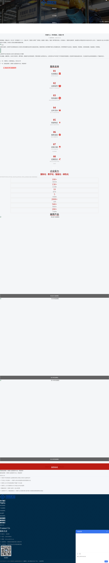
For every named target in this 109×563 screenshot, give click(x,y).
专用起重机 (2, 510)
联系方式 (2, 525)
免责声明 (41, 561)
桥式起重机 (2, 505)
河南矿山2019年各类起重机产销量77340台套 (11, 483)
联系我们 (2, 522)
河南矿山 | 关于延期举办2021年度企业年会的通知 (12, 485)
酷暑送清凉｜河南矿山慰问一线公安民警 (10, 488)
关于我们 (2, 501)
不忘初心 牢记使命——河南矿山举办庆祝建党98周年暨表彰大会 (16, 480)
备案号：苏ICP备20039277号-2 (31, 561)
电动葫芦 (2, 513)
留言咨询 (54, 167)
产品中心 (2, 503)
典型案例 (2, 518)
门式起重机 (2, 508)
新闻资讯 (2, 520)
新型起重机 (2, 515)
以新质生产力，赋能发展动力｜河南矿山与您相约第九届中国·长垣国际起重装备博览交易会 (22, 490)
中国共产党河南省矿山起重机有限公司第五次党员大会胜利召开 (15, 477)
